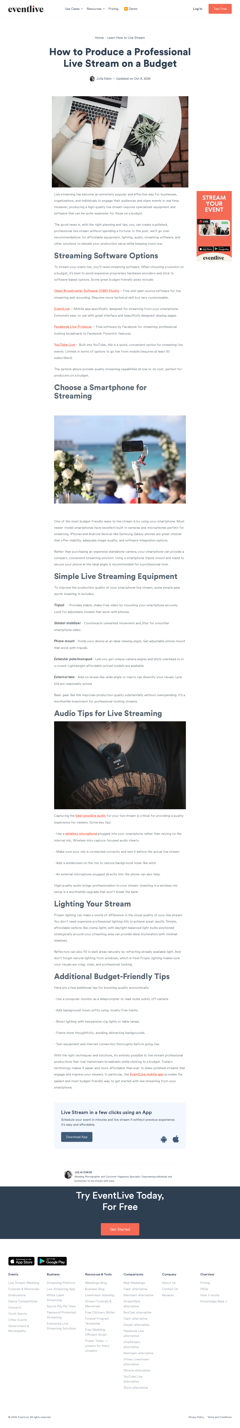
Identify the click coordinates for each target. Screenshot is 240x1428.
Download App (76, 1137)
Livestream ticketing (99, 1295)
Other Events (17, 1320)
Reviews (168, 1295)
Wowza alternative (137, 1370)
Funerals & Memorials (23, 1289)
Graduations (17, 1295)
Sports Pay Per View (61, 1306)
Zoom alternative (136, 1388)
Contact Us (170, 1289)
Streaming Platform (61, 1283)
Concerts (14, 1307)
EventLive (62, 309)
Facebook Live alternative (134, 1333)
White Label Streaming (55, 1297)
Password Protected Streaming (61, 1314)
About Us (169, 1283)
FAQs (204, 1289)
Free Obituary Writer (100, 1312)
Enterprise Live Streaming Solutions (61, 1325)
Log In (197, 8)
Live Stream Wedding (23, 1283)
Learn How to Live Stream (126, 38)
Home (99, 38)
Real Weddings (134, 1283)
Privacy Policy (196, 1417)
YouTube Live (64, 345)
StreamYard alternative (132, 1303)
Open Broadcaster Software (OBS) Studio (86, 291)
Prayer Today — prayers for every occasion (97, 1346)
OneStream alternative (132, 1344)
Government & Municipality (18, 1328)
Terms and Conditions (219, 1417)
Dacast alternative (136, 1325)
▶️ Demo (130, 9)
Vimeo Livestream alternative (136, 1361)
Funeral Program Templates (97, 1320)
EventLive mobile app (146, 1074)
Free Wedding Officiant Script (96, 1332)
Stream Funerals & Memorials (98, 1303)
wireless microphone (81, 833)
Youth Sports (17, 1314)
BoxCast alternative (137, 1312)
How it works (209, 1295)
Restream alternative (138, 1295)
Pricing (113, 9)
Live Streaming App (61, 1289)
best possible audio (91, 816)
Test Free (220, 9)
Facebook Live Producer (73, 327)
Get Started (120, 1229)
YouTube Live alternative (133, 1378)
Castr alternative (135, 1289)
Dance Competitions (22, 1301)
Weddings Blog (96, 1283)
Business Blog (95, 1289)
